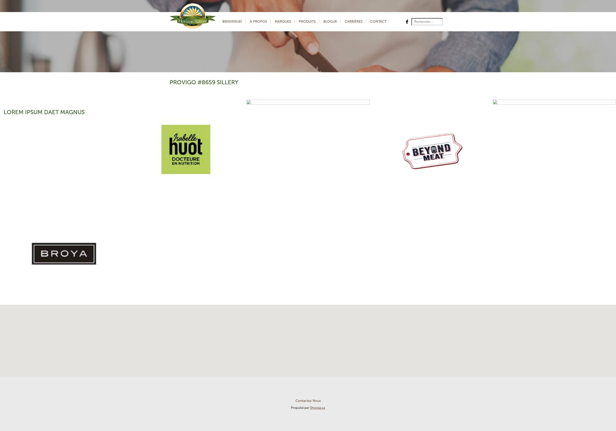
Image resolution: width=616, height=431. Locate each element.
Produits (307, 22)
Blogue (330, 22)
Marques (283, 22)
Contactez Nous (308, 401)
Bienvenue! (232, 22)
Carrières (354, 22)
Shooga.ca (317, 408)
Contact (378, 22)
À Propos (258, 22)
